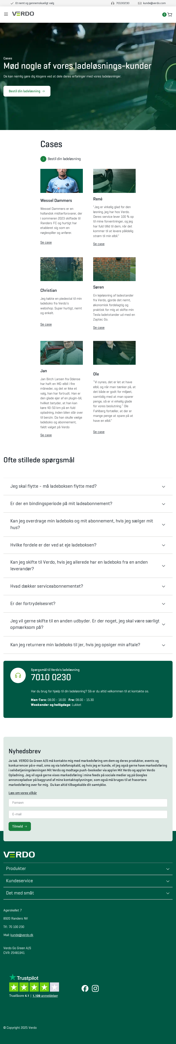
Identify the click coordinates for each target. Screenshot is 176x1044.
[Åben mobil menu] (6, 15)
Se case (46, 242)
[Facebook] (85, 989)
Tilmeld (17, 826)
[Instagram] (95, 989)
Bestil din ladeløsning (24, 91)
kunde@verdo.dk (22, 935)
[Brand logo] (23, 14)
